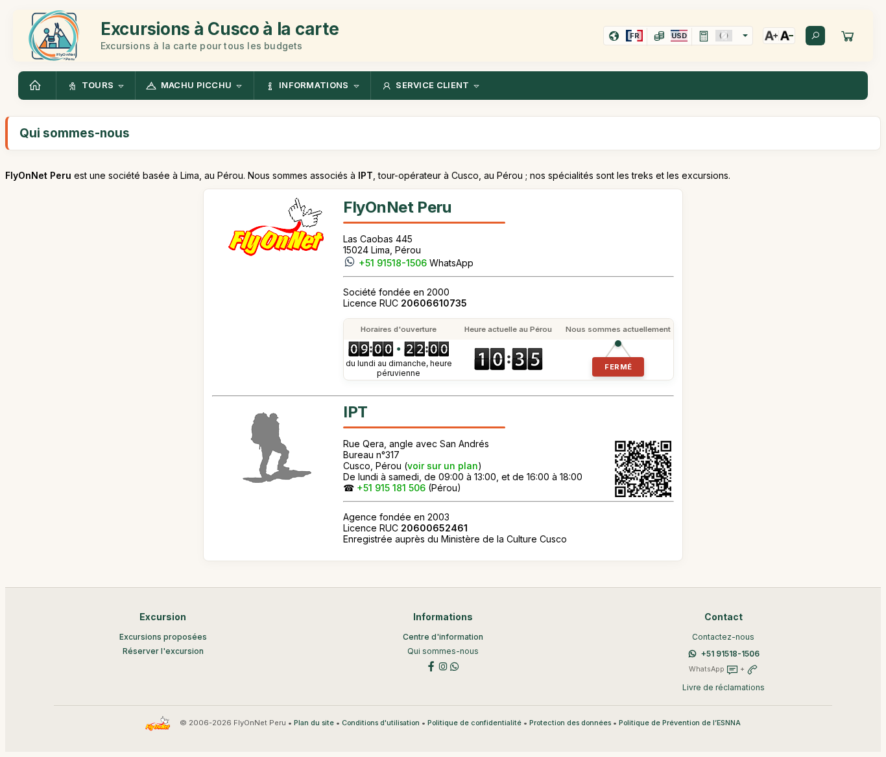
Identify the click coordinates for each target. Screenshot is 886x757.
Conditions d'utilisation (381, 723)
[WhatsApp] (455, 665)
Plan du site (314, 723)
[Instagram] (443, 665)
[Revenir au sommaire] (37, 85)
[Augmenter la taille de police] (771, 35)
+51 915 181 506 (391, 487)
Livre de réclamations (723, 687)
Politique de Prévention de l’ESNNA (680, 723)
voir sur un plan (442, 465)
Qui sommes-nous (443, 651)
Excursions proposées (163, 637)
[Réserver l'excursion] (847, 36)
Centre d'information (443, 637)
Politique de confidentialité (474, 723)
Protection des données (570, 723)
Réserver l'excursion (163, 651)
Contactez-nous (723, 637)
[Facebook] (431, 665)
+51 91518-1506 (393, 262)
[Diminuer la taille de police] (787, 35)
